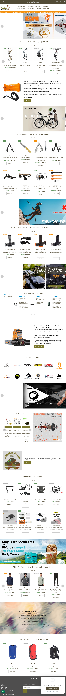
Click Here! (27, 100)
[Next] (63, 26)
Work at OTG (3, 685)
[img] (7, 295)
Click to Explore (39, 346)
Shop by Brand (30, 8)
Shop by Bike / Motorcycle (34, 6)
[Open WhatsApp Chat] (3, 691)
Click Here (27, 462)
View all (33, 45)
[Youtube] (36, 678)
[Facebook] (29, 678)
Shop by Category (22, 6)
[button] (32, 315)
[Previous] (2, 26)
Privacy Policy (4, 687)
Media (2, 684)
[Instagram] (31, 678)
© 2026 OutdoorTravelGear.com (7, 694)
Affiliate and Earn (4, 688)
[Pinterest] (33, 678)
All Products (38, 8)
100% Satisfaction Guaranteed (7, 690)
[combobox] (11, 2)
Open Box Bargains (21, 8)
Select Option (41, 71)
